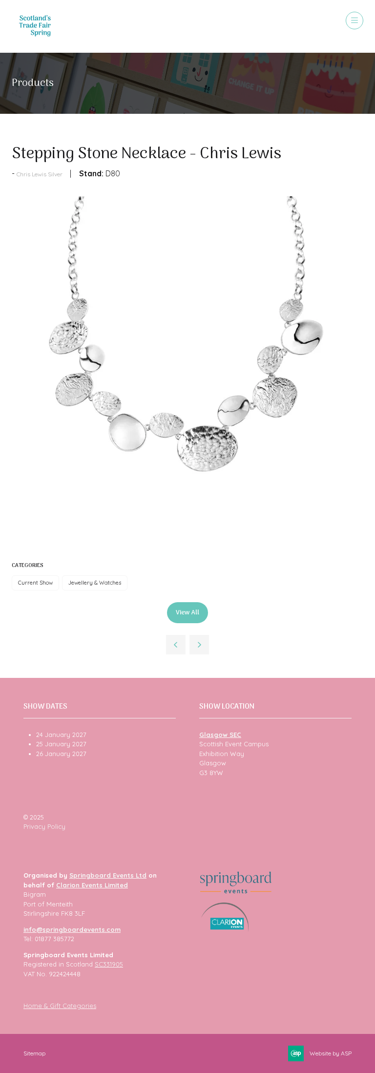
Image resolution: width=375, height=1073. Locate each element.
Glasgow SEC (220, 734)
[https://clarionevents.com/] (225, 929)
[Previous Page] (176, 644)
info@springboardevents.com (72, 929)
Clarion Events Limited (92, 885)
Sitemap (34, 1053)
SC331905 (109, 964)
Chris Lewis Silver (39, 174)
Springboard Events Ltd (107, 875)
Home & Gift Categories (59, 1006)
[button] (354, 20)
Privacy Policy (44, 826)
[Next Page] (199, 644)
